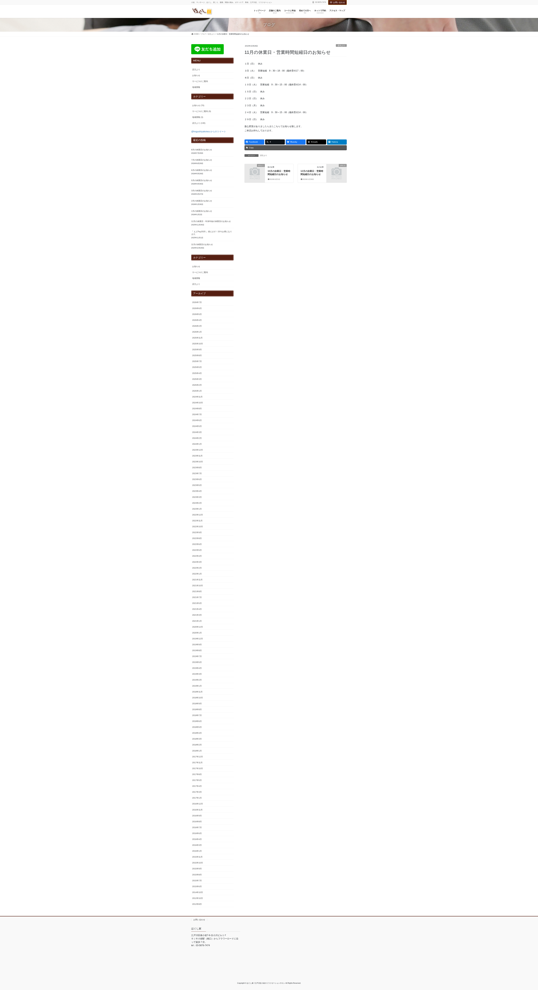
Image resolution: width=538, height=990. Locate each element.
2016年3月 (197, 845)
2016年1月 (197, 851)
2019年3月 (197, 674)
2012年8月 (197, 904)
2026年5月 (197, 314)
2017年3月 (197, 792)
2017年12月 (197, 757)
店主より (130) (198, 123)
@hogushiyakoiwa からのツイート (208, 131)
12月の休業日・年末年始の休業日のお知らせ (211, 221)
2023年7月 (197, 473)
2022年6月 (197, 544)
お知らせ (196, 75)
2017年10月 (197, 768)
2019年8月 (197, 650)
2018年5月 (197, 727)
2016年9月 (197, 816)
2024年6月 (197, 420)
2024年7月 (197, 414)
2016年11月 (197, 810)
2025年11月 (197, 338)
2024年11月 (197, 397)
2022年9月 (197, 532)
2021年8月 (197, 591)
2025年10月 (197, 344)
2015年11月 (197, 857)
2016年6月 (197, 833)
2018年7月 (197, 715)
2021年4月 (197, 609)
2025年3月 (197, 379)
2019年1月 (197, 686)
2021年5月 (197, 603)
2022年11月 (197, 521)
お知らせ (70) (198, 105)
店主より (341, 45)
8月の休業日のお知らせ (201, 150)
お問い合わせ (339, 2)
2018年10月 (197, 698)
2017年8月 (197, 774)
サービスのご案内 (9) (201, 111)
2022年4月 (197, 556)
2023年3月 (197, 497)
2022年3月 (197, 562)
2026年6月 (197, 308)
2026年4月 (197, 320)
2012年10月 (197, 898)
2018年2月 (197, 745)
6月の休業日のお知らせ (201, 170)
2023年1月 (197, 509)
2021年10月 (197, 585)
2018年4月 (197, 733)
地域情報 (196, 87)
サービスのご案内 (200, 81)
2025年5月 (197, 367)
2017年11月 (197, 762)
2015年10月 (197, 863)
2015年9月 (197, 869)
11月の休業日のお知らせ (202, 244)
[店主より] (255, 170)
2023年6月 (197, 479)
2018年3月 (197, 739)
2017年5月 (197, 780)
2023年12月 (197, 450)
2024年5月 (197, 426)
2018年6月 (197, 721)
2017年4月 (197, 786)
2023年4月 (197, 491)
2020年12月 (197, 627)
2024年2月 (197, 438)
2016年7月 (197, 827)
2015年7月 (197, 880)
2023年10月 (197, 462)
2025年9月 (197, 349)
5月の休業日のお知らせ (201, 180)
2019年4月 (197, 668)
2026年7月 (197, 302)
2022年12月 (197, 515)
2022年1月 (197, 574)
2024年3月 (197, 432)
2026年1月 (197, 332)
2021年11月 (197, 580)
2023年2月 (197, 503)
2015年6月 (197, 886)
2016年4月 (197, 839)
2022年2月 (197, 568)
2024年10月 (197, 403)
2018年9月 (197, 703)
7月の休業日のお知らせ (201, 160)
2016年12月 (197, 804)
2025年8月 (197, 355)
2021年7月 (197, 597)
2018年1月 (197, 751)
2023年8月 (197, 467)
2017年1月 (197, 798)
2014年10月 (197, 892)
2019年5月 (197, 662)
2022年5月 (197, 550)
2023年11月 (197, 456)
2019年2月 (197, 680)
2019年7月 (197, 656)
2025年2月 (197, 385)
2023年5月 (197, 485)
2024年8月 (197, 408)
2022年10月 (197, 526)
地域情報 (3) (197, 117)
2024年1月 (197, 444)
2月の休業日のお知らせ (201, 201)
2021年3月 (197, 615)
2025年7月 (197, 361)
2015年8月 (197, 875)
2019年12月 (197, 639)
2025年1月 (197, 391)
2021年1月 (197, 621)
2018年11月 (197, 692)
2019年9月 (197, 644)
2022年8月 (197, 538)
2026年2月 (197, 326)
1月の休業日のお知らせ (201, 211)
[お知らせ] (336, 170)
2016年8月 (197, 821)
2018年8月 (197, 709)
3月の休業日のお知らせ (201, 190)
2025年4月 (197, 373)
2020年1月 (197, 633)
